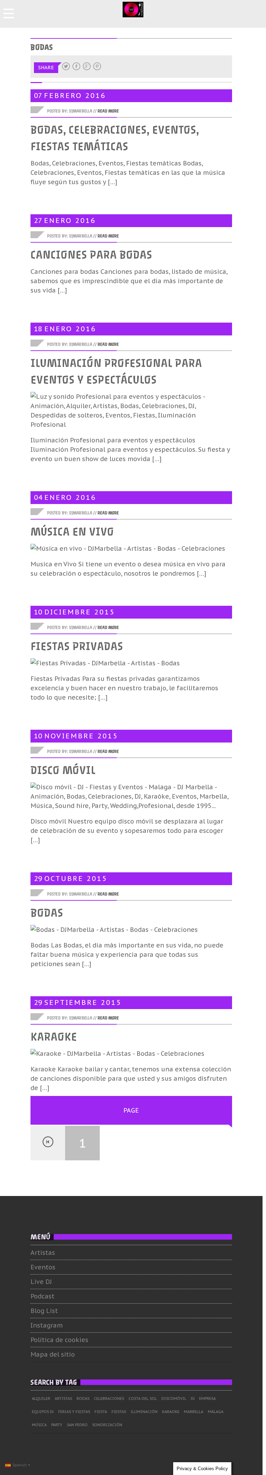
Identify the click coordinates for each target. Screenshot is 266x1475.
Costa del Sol (142, 1398)
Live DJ (41, 1282)
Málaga (215, 1411)
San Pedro (77, 1424)
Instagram (46, 1325)
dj (193, 1398)
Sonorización (107, 1424)
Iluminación (144, 1411)
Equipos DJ (43, 1411)
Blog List (44, 1311)
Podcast (42, 1296)
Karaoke (53, 1037)
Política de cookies (59, 1340)
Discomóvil (173, 1398)
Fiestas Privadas (76, 646)
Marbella (193, 1411)
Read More (108, 111)
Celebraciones (109, 1398)
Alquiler (41, 1398)
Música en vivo (72, 532)
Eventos (42, 1267)
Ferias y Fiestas (74, 1411)
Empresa (207, 1398)
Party (56, 1424)
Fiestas (119, 1411)
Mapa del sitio (52, 1354)
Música (39, 1424)
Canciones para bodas (91, 255)
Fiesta (101, 1411)
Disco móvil (62, 770)
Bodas (46, 913)
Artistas (42, 1253)
